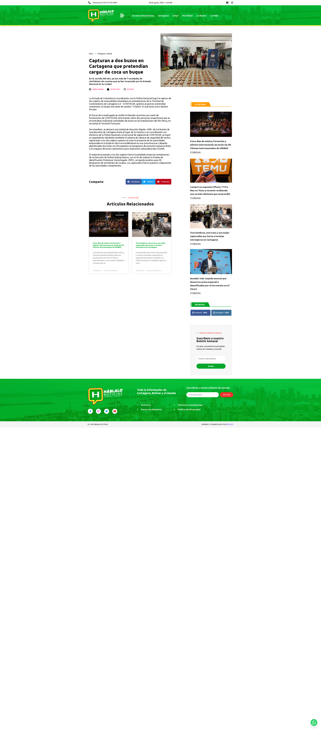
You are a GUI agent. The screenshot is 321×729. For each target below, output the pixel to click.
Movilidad (187, 15)
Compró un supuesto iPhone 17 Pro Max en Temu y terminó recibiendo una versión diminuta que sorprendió (210, 190)
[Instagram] (232, 3)
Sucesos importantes (143, 15)
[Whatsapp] (314, 722)
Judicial (109, 54)
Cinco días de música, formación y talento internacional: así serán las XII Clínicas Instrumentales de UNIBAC (108, 245)
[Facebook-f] (90, 411)
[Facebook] (227, 3)
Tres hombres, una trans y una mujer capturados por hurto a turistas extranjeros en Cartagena (151, 245)
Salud (175, 15)
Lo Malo (214, 15)
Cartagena (163, 15)
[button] (133, 182)
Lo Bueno (201, 15)
